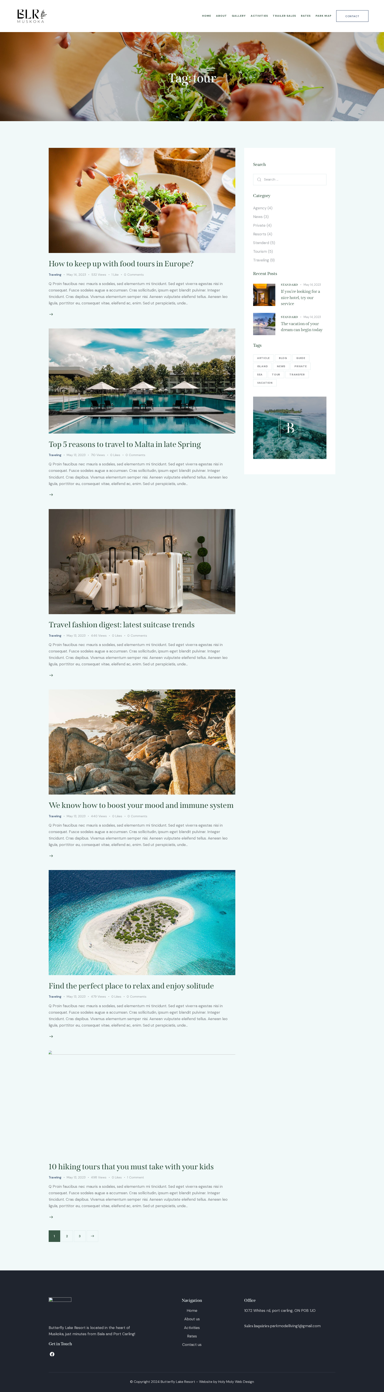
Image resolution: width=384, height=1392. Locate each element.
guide (300, 358)
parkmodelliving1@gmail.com (295, 1325)
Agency (259, 208)
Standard (261, 242)
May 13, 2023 (76, 455)
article (263, 358)
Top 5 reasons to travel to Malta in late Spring (125, 444)
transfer (297, 374)
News (258, 216)
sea (260, 374)
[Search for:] (289, 179)
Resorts (259, 234)
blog (283, 358)
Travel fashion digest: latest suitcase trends (122, 624)
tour (276, 374)
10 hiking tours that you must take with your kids (131, 1166)
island (262, 366)
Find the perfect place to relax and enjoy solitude (131, 986)
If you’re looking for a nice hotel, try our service (300, 297)
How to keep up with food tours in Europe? (121, 263)
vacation (265, 383)
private (300, 366)
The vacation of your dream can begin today (302, 326)
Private (259, 225)
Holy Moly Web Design (236, 1381)
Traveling (55, 275)
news (281, 366)
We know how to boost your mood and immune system (141, 805)
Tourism (260, 251)
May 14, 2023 (76, 275)
